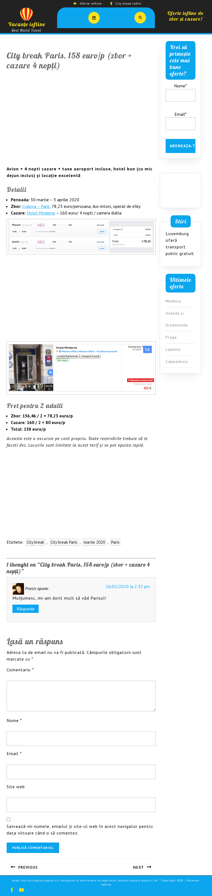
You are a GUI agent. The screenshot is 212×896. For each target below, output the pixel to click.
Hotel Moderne (41, 213)
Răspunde (26, 608)
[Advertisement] (81, 121)
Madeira (173, 301)
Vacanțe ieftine (26, 24)
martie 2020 (94, 542)
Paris (115, 542)
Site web (16, 786)
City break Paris (64, 542)
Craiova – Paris (36, 206)
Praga (171, 337)
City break (35, 542)
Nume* (180, 85)
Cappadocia (177, 361)
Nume (14, 720)
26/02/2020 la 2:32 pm (127, 586)
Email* (180, 114)
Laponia (173, 349)
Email (14, 753)
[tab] (94, 18)
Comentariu (20, 669)
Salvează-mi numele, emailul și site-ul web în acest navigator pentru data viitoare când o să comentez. (80, 829)
